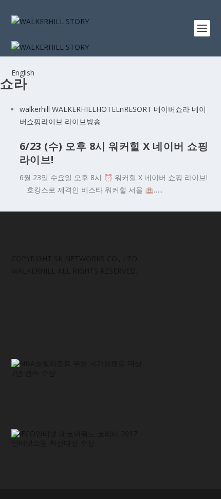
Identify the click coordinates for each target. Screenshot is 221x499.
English (22, 73)
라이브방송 (83, 121)
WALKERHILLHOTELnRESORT (102, 109)
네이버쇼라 (172, 109)
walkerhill (35, 109)
